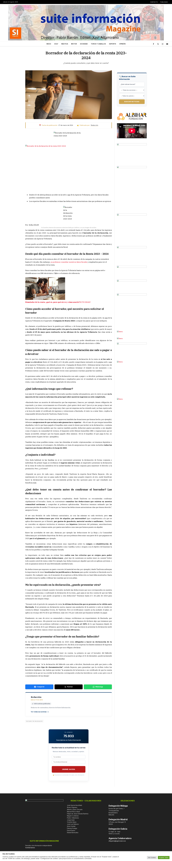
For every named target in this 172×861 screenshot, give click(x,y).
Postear (70, 687)
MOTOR (74, 44)
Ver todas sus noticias (39, 712)
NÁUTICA (64, 44)
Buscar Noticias (131, 102)
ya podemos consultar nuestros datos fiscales (69, 262)
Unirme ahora (68, 769)
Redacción (94, 125)
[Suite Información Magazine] (86, 22)
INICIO (48, 44)
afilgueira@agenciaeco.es (117, 841)
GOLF (56, 44)
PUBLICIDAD (164, 2)
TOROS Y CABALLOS (98, 44)
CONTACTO (154, 2)
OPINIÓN (122, 44)
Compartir (40, 687)
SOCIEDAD (84, 44)
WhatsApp (99, 687)
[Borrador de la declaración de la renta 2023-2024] (68, 94)
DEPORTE (112, 44)
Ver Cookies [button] (152, 857)
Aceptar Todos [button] (163, 857)
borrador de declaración (34, 721)
